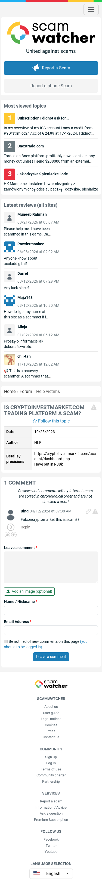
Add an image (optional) (31, 591)
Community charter (51, 775)
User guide (51, 713)
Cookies (51, 725)
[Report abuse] (94, 407)
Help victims (48, 391)
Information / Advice (51, 807)
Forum (26, 391)
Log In (51, 763)
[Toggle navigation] (91, 9)
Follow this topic (54, 421)
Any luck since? (16, 288)
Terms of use (51, 769)
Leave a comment (20, 548)
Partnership (51, 781)
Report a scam (51, 801)
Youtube (51, 852)
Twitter (51, 846)
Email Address (17, 621)
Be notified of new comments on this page (46, 644)
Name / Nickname (20, 601)
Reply (25, 527)
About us (51, 707)
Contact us (51, 737)
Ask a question (51, 813)
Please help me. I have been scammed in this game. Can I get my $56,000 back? (27, 234)
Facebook (51, 839)
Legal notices (51, 719)
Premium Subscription (51, 820)
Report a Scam (56, 67)
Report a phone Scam (51, 85)
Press (51, 731)
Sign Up (51, 757)
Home (10, 391)
